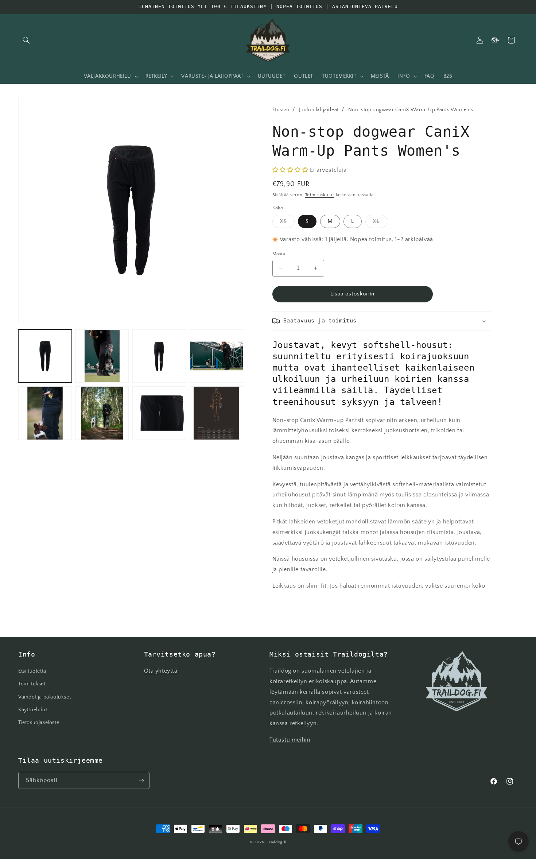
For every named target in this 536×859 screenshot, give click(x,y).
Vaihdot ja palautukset (44, 697)
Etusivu (281, 110)
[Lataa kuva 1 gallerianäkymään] (45, 356)
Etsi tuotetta (32, 671)
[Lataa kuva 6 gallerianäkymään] (102, 413)
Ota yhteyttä (161, 671)
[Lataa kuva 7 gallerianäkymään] (159, 413)
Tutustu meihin (289, 739)
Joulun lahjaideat (319, 110)
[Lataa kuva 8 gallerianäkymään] (216, 413)
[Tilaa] (141, 780)
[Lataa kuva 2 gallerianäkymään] (102, 356)
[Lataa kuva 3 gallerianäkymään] (159, 356)
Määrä (279, 253)
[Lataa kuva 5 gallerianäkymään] (45, 413)
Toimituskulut (319, 195)
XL (380, 223)
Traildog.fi (276, 842)
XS (287, 223)
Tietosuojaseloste (38, 722)
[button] (26, 40)
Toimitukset (32, 684)
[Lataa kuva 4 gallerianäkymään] (216, 356)
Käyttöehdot (32, 710)
